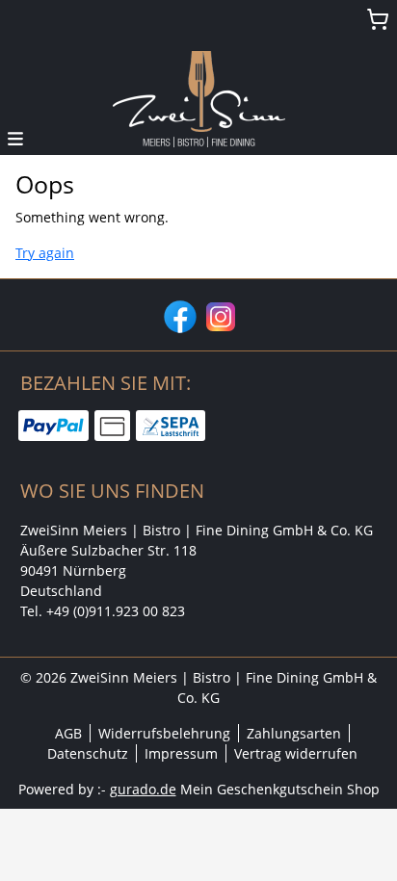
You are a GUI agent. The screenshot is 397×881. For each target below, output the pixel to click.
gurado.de (143, 789)
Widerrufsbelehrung (164, 733)
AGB (68, 733)
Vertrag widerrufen (295, 753)
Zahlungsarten (294, 733)
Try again (44, 253)
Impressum (181, 753)
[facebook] (178, 315)
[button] (15, 137)
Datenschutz (87, 753)
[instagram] (218, 315)
